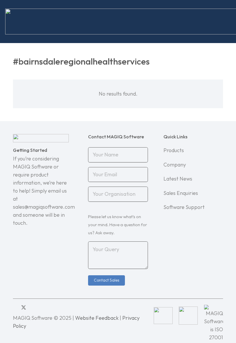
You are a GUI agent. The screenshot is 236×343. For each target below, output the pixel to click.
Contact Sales (106, 280)
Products (173, 150)
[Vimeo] (41, 307)
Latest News (177, 178)
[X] (23, 307)
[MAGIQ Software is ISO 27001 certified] (213, 315)
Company (174, 164)
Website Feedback (97, 318)
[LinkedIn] (15, 307)
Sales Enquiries (180, 193)
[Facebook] (33, 307)
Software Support (184, 207)
